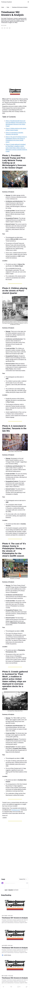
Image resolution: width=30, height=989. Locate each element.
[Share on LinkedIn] (10, 28)
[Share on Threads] (7, 28)
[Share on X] (5, 28)
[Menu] (28, 2)
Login (6, 890)
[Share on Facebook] (2, 28)
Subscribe (10, 890)
